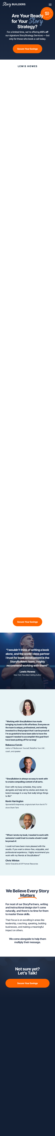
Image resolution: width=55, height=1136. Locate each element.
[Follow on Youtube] (35, 1019)
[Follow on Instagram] (25, 1019)
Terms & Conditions (31, 1126)
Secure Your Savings (27, 48)
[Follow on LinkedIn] (30, 1019)
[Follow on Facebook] (20, 1019)
